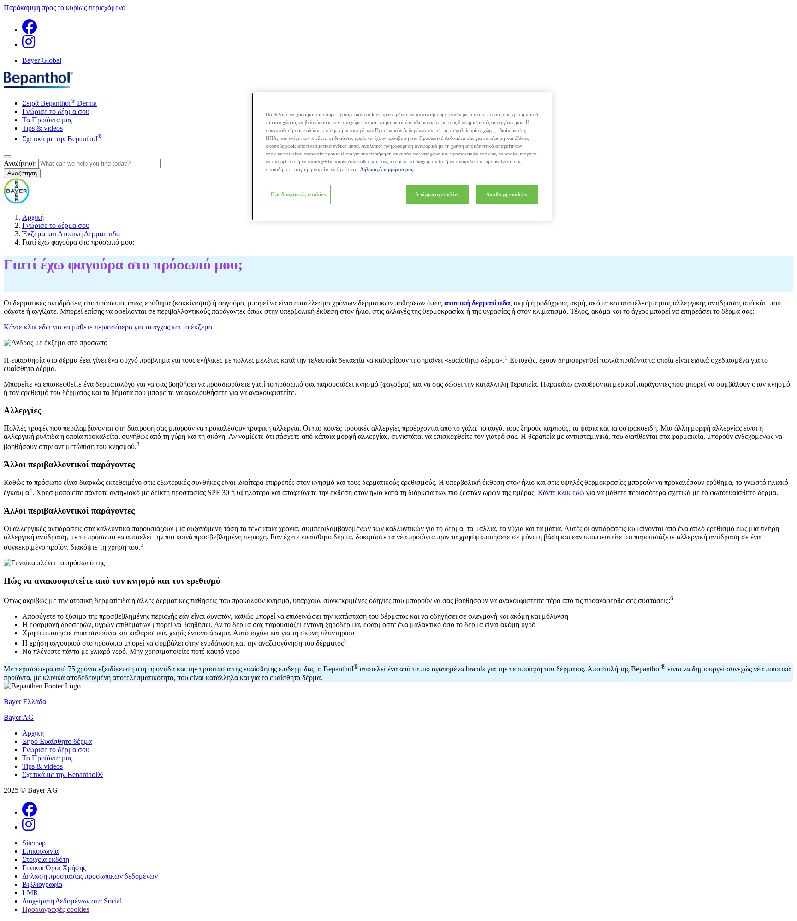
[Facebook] (29, 30)
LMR (30, 893)
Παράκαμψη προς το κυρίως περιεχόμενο (64, 8)
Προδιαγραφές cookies (298, 194)
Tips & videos (42, 128)
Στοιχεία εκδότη (45, 859)
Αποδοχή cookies (507, 194)
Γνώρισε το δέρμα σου (55, 111)
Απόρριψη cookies (437, 194)
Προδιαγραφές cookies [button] (55, 909)
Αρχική (33, 217)
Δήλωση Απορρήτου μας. (387, 169)
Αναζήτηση (20, 163)
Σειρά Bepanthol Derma (59, 103)
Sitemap (34, 843)
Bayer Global (41, 60)
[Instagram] (28, 44)
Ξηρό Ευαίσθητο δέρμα (57, 741)
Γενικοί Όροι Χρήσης (54, 868)
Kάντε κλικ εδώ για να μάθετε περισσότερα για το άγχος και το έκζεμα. (109, 327)
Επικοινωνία (40, 851)
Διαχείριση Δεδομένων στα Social (72, 901)
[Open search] (7, 156)
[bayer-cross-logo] (17, 201)
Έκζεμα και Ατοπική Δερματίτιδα (71, 234)
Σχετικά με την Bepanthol (62, 139)
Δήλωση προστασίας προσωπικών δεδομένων (90, 876)
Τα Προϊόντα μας (47, 120)
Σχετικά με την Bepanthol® (62, 774)
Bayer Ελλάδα (25, 702)
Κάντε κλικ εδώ (561, 492)
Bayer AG (19, 717)
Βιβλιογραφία (42, 884)
